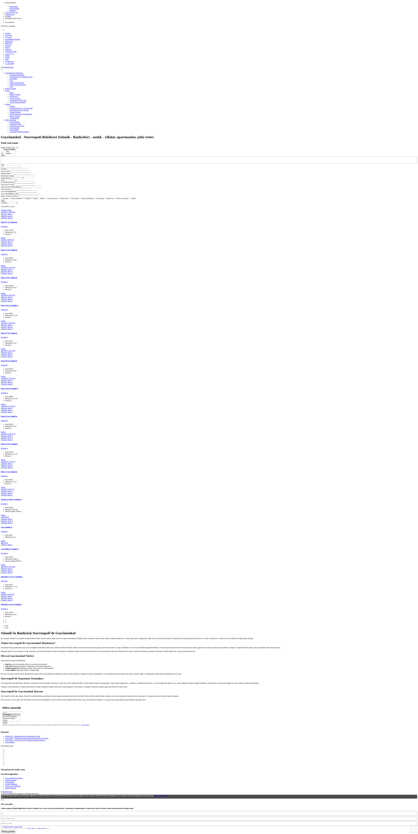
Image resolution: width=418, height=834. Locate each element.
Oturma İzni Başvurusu (18, 85)
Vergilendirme (14, 118)
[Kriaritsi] (11, 720)
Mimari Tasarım (15, 94)
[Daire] (9, 151)
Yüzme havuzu (52, 198)
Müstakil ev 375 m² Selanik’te (12, 577)
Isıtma (42, 198)
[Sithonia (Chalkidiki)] (11, 718)
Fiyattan (4, 169)
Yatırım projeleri (10, 780)
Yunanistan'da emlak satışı (14, 73)
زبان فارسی (9, 54)
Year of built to (6, 189)
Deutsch (8, 46)
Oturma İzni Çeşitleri (17, 83)
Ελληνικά (8, 35)
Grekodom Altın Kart (17, 126)
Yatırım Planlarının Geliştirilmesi (21, 114)
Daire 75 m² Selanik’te (9, 472)
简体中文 (8, 43)
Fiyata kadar (5, 171)
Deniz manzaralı (17, 198)
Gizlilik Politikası (85, 725)
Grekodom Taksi (15, 124)
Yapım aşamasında (87, 198)
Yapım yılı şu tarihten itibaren (11, 187)
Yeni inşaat (75, 198)
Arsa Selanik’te (6, 527)
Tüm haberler (9, 742)
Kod (2, 165)
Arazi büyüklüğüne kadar (9, 194)
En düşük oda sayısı (8, 182)
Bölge (3, 155)
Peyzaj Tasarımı (15, 98)
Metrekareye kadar (7, 176)
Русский (8, 37)
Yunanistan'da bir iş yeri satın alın (21, 108)
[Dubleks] (9, 153)
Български (9, 41)
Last (6, 628)
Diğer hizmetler (10, 120)
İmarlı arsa (110, 198)
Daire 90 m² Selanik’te (9, 361)
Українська (9, 61)
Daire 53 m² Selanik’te (9, 250)
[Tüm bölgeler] (11, 715)
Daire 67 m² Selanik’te (9, 333)
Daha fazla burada (160, 796)
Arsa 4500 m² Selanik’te (10, 549)
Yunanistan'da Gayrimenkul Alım (21, 77)
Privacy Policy (31, 828)
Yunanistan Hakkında (17, 75)
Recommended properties (14, 778)
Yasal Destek (14, 130)
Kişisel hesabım (10, 788)
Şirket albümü (14, 8)
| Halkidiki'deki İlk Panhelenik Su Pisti (22, 736)
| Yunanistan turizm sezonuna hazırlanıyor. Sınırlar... (27, 738)
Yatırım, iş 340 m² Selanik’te (11, 499)
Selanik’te (4, 226)
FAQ (11, 87)
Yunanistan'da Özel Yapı (18, 100)
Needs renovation (122, 198)
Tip (2, 153)
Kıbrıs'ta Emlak (10, 89)
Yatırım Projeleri (15, 112)
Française (8, 49)
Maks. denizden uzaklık (9, 196)
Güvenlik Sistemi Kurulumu (19, 132)
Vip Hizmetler (14, 128)
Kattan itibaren (6, 178)
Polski (7, 56)
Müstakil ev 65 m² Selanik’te (11, 604)
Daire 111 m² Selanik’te (9, 444)
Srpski (7, 57)
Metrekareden (5, 173)
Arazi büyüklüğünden (8, 191)
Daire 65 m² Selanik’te (9, 416)
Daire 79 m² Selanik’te (9, 278)
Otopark (28, 198)
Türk (7, 59)
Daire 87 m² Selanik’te (9, 222)
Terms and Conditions (12, 786)
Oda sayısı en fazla (7, 184)
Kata (2, 180)
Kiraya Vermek (15, 116)
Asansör (6, 198)
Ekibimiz (13, 10)
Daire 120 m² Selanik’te (9, 388)
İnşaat (7, 90)
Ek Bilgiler (13, 79)
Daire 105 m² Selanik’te (9, 305)
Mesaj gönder (8, 831)
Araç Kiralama (15, 122)
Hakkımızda (14, 7)
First (6, 626)
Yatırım (7, 104)
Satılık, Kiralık (6, 147)
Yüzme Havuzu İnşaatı (17, 102)
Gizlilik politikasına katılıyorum (12, 826)
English (7, 33)
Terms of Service (42, 828)
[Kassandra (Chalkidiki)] (11, 717)
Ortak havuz (64, 198)
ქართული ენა (10, 51)
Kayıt (5, 722)
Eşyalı (35, 198)
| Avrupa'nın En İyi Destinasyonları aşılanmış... (25, 740)
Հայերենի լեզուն (12, 39)
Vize (11, 81)
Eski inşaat (100, 198)
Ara (3, 200)
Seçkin (133, 198)
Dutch (7, 47)
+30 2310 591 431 (11, 12)
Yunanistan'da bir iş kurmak (19, 110)
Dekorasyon (14, 96)
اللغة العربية (9, 63)
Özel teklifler (9, 782)
